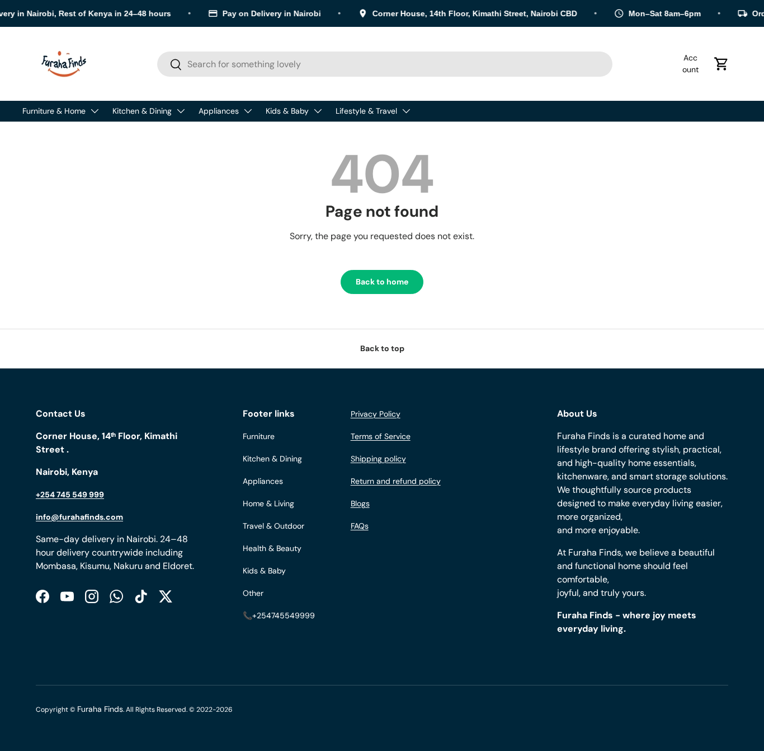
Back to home (382, 282)
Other (253, 593)
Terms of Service (381, 436)
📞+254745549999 (279, 615)
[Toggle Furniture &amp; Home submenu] (94, 111)
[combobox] (385, 64)
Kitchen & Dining (142, 111)
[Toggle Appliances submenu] (247, 111)
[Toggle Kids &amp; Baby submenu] (317, 111)
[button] (721, 64)
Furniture (259, 436)
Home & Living (268, 503)
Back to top (382, 348)
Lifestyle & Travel (366, 111)
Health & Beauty (272, 548)
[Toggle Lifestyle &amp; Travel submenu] (406, 111)
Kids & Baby (287, 111)
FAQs (360, 526)
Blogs (360, 503)
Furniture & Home (54, 111)
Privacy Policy (375, 414)
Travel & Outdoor (273, 526)
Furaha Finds (100, 709)
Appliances (219, 111)
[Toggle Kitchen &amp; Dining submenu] (180, 111)
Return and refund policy (396, 481)
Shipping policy (378, 459)
